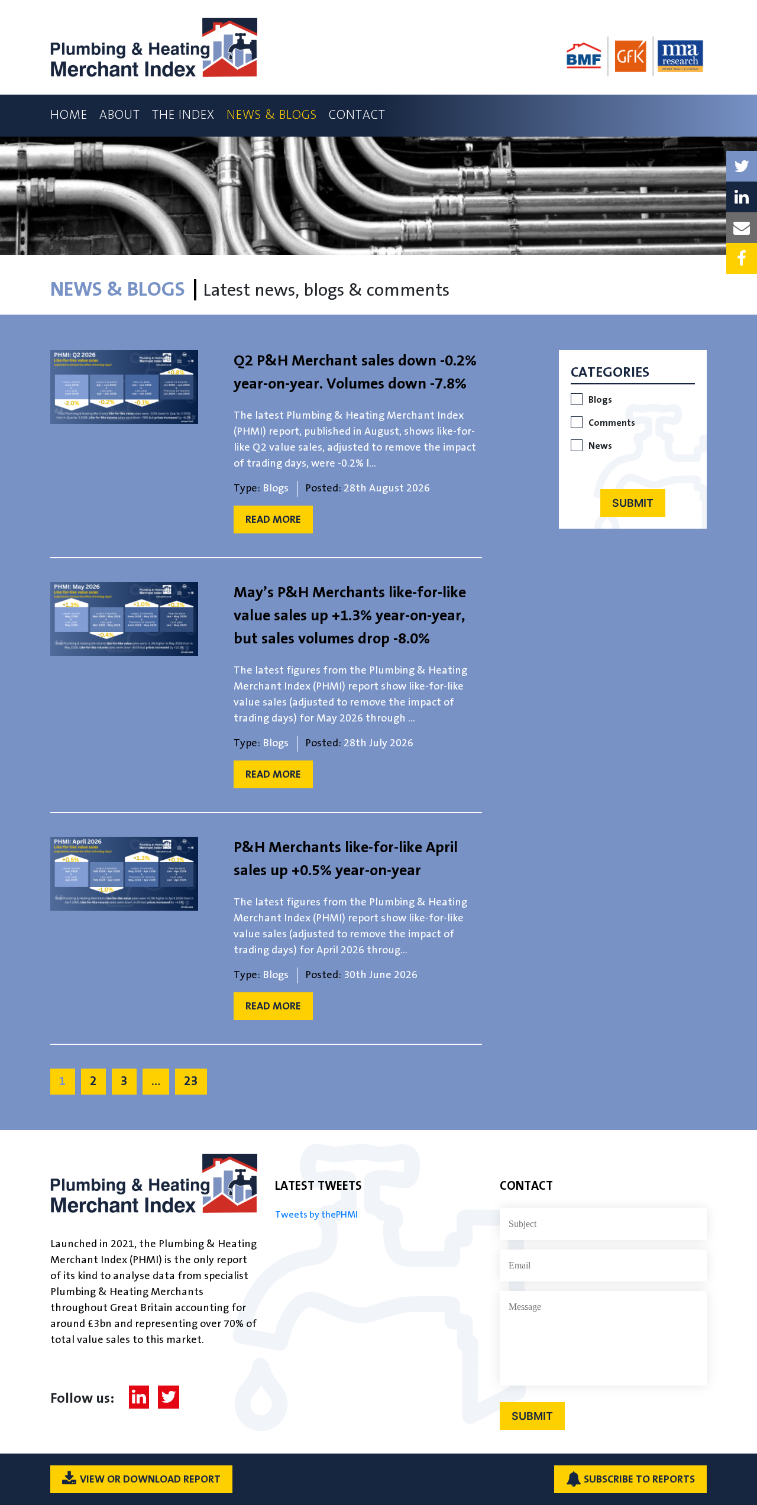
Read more (273, 519)
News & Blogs (272, 115)
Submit (633, 503)
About (119, 115)
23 (191, 1081)
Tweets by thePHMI (316, 1215)
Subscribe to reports (639, 1479)
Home (69, 115)
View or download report (150, 1479)
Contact (357, 115)
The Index (183, 115)
